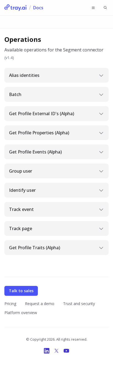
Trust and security (79, 303)
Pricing (10, 303)
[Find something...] (105, 7)
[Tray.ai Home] (15, 7)
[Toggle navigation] (93, 7)
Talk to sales (21, 290)
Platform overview (20, 312)
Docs (38, 8)
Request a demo (39, 303)
